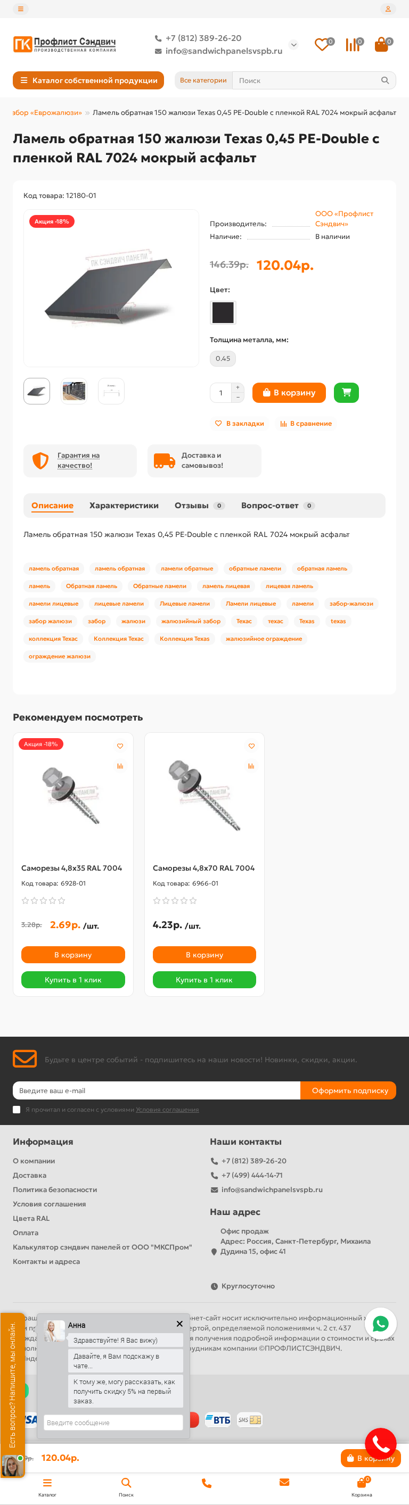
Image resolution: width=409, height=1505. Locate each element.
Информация (43, 1141)
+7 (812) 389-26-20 (204, 38)
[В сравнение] (120, 765)
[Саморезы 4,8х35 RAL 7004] (73, 795)
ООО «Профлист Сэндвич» (344, 218)
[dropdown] (21, 9)
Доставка (29, 1175)
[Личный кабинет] (388, 9)
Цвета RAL (31, 1218)
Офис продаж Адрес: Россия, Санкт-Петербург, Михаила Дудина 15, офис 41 (295, 1241)
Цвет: (220, 289)
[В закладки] (120, 745)
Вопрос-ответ (276, 505)
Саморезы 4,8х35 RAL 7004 (71, 868)
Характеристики (124, 505)
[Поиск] (385, 80)
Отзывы (198, 505)
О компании (34, 1160)
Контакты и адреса (46, 1261)
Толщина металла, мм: (249, 339)
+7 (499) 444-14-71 (252, 1175)
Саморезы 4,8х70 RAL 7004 (204, 868)
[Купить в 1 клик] (346, 393)
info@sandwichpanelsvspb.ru (224, 51)
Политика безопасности (55, 1189)
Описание (52, 505)
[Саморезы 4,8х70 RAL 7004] (205, 795)
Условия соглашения (49, 1204)
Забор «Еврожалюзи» (44, 112)
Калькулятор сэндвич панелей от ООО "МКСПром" (102, 1247)
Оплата (25, 1232)
